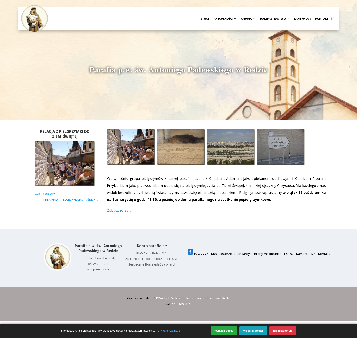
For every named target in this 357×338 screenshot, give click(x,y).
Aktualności (223, 18)
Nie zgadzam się (282, 330)
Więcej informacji (253, 330)
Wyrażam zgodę (223, 330)
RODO (288, 253)
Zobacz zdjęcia (119, 210)
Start (204, 18)
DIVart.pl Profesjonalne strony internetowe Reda (193, 298)
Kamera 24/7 (302, 18)
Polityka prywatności (168, 330)
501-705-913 (181, 304)
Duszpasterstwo (273, 18)
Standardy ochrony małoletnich (257, 253)
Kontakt (321, 18)
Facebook (200, 253)
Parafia (246, 18)
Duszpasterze (221, 253)
